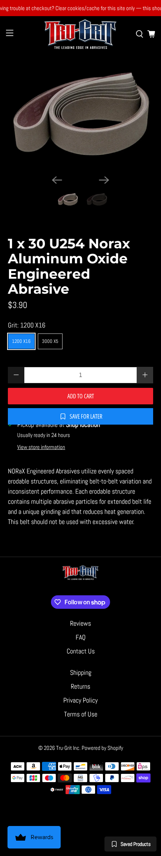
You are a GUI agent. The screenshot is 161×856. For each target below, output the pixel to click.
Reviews (80, 623)
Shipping (80, 672)
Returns (80, 686)
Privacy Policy (80, 700)
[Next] (104, 180)
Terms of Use (80, 714)
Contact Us (81, 651)
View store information (41, 447)
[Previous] (57, 180)
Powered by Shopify (102, 747)
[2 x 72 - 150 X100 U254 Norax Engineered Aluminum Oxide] (81, 113)
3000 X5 (50, 341)
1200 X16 (21, 341)
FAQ (81, 637)
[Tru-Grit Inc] (80, 34)
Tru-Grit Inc (67, 747)
